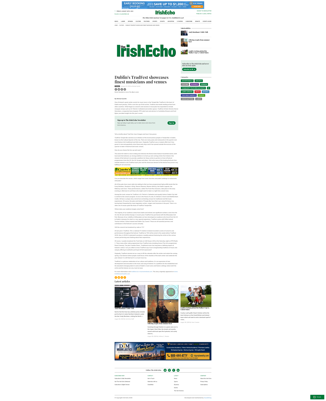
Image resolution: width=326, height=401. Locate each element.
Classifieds (150, 384)
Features (147, 21)
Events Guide (207, 21)
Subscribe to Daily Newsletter (123, 378)
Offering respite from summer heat (199, 41)
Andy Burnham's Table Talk (198, 32)
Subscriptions (204, 384)
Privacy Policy (204, 381)
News (116, 21)
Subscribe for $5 (188, 69)
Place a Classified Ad (122, 14)
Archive (199, 81)
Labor (123, 21)
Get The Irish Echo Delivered (122, 381)
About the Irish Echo (205, 378)
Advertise (171, 21)
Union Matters (187, 99)
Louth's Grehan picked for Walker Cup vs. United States (199, 52)
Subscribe (189, 21)
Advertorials (187, 81)
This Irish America (189, 95)
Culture (138, 21)
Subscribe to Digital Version (122, 384)
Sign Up (171, 123)
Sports (155, 21)
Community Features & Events (193, 88)
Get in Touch (151, 378)
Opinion (130, 21)
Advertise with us (152, 381)
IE (208, 88)
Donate (197, 21)
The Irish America (179, 390)
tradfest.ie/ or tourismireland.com (141, 271)
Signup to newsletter (204, 11)
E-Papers (180, 21)
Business (194, 84)
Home (116, 25)
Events (162, 21)
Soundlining (207, 398)
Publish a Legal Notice (203, 13)
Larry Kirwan (187, 92)
